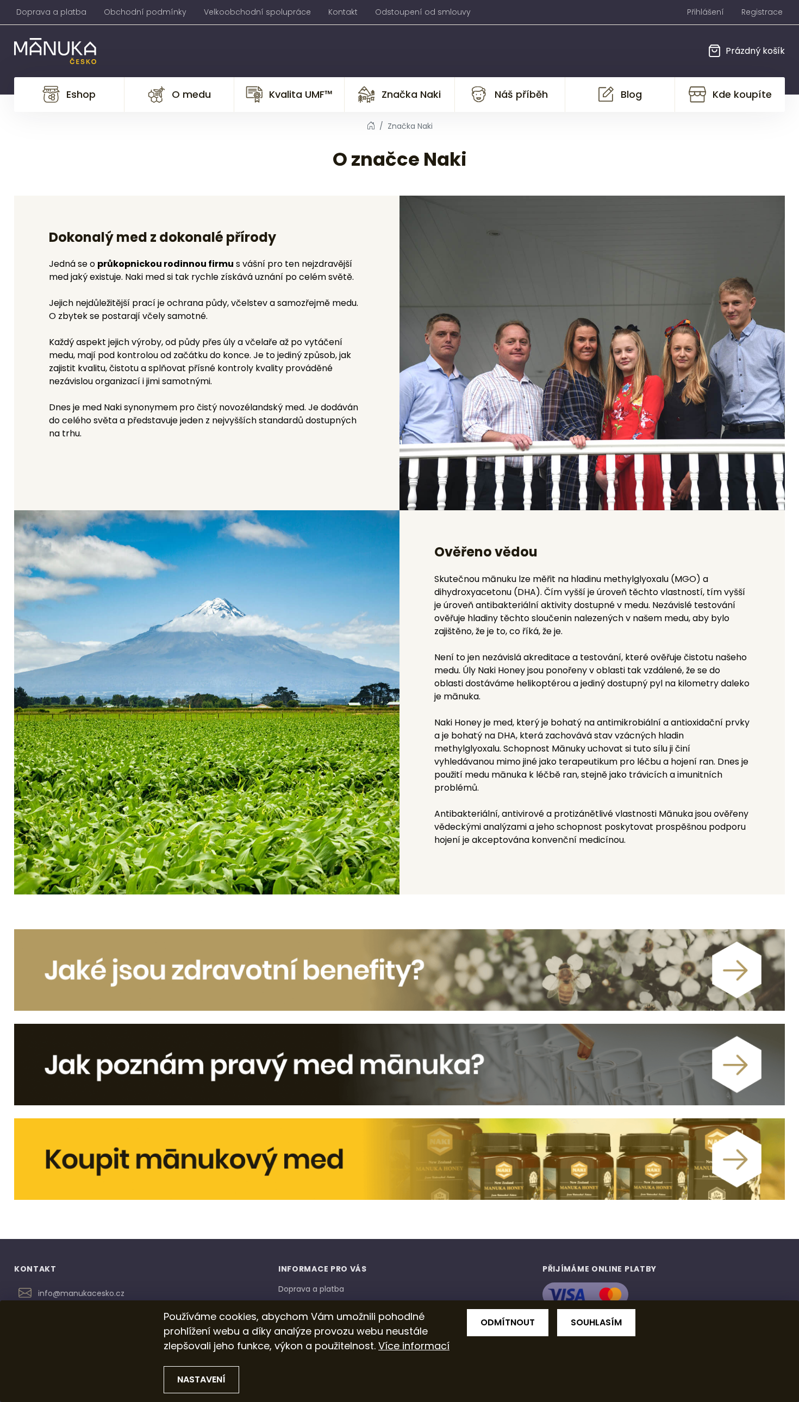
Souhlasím (596, 1322)
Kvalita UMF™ (301, 94)
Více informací (414, 1346)
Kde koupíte (742, 94)
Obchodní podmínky (145, 12)
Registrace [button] (762, 12)
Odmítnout (507, 1322)
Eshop (81, 94)
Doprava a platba (51, 12)
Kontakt (343, 12)
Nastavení (201, 1379)
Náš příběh (521, 94)
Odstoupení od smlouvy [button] (423, 12)
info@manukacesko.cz (81, 1293)
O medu (191, 94)
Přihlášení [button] (705, 12)
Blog (631, 94)
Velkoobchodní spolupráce (257, 12)
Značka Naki (411, 94)
